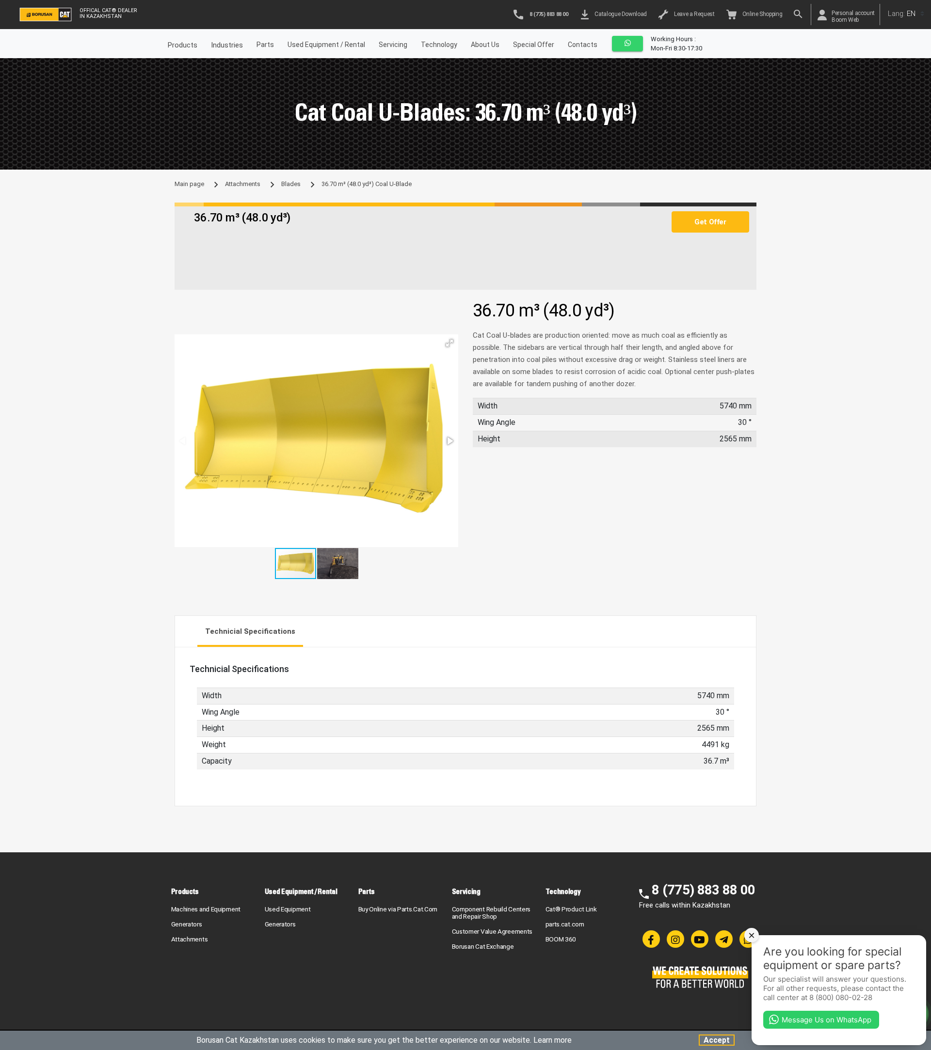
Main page (189, 184)
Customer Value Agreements (492, 931)
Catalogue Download (619, 14)
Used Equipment (288, 909)
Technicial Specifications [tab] (250, 631)
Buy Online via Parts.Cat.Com (398, 909)
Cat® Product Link (571, 909)
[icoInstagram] (675, 939)
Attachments (242, 184)
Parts (265, 44)
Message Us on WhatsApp (826, 1019)
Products (185, 891)
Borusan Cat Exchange (483, 946)
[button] (449, 343)
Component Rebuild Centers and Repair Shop (491, 912)
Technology (439, 44)
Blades (291, 184)
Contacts (582, 44)
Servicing (393, 44)
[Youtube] (699, 939)
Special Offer (533, 44)
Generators (186, 924)
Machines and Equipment (206, 909)
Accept (717, 1040)
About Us (485, 44)
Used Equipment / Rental (326, 44)
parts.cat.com (565, 924)
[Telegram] (724, 939)
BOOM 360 (561, 939)
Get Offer (710, 222)
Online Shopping (761, 14)
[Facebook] (651, 939)
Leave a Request (693, 14)
